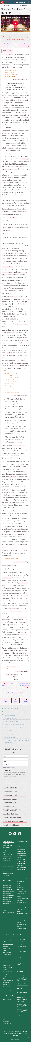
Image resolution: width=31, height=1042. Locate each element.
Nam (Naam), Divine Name (7, 851)
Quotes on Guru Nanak (8, 891)
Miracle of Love (20, 889)
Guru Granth (17, 529)
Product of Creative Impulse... (7, 968)
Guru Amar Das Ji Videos (7, 1000)
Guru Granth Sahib (20, 79)
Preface (18, 885)
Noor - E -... (5, 1006)
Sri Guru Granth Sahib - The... (22, 914)
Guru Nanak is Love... (22, 863)
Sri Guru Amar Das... (7, 1014)
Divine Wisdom (7, 841)
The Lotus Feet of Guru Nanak (12, 721)
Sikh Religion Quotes (7, 881)
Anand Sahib (6, 1021)
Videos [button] (16, 6)
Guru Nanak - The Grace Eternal (13, 712)
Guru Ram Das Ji (21, 949)
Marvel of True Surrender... (6, 960)
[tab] (4, 51)
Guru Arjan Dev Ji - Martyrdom (21, 925)
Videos (11, 1031)
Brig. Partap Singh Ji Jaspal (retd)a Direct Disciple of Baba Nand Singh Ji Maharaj (22, 978)
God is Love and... (7, 1004)
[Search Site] (29, 2)
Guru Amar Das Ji (8, 996)
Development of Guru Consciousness (8, 867)
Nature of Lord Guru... (7, 845)
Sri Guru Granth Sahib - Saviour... (22, 917)
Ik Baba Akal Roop (9, 731)
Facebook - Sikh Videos (21, 1014)
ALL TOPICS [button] (23, 6)
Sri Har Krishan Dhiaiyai (21, 960)
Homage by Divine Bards (7, 1018)
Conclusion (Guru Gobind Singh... (7, 983)
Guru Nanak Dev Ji (22, 841)
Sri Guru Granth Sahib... (8, 980)
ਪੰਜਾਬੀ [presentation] (10, 50)
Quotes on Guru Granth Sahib (8, 904)
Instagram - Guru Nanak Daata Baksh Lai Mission (22, 1010)
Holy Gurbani (12, 477)
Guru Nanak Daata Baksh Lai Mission (16, 1038)
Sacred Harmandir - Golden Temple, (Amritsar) (22, 894)
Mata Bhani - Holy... (7, 1023)
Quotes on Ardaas (7, 907)
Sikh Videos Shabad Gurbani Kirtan (22, 993)
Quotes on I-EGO (7, 885)
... (8, 874)
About (3, 6)
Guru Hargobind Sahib (21, 954)
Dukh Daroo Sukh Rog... (8, 854)
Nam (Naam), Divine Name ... (7, 848)
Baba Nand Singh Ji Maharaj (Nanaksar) (22, 996)
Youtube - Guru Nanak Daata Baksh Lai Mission (22, 1005)
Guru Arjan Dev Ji (22, 878)
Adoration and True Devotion (21, 921)
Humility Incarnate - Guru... (7, 977)
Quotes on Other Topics (8, 912)
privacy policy (11, 767)
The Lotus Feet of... (21, 859)
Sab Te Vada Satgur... (22, 867)
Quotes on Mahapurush (8, 895)
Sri (14, 79)
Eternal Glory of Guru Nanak (15, 693)
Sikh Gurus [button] (9, 6)
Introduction (20, 887)
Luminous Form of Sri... (22, 861)
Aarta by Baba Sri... (21, 873)
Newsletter (16, 1035)
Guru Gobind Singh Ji (22, 967)
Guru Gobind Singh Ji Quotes (8, 990)
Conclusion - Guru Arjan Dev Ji (21, 929)
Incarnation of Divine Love (9, 169)
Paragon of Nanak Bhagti (10, 737)
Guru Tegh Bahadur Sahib (22, 964)
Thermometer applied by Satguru (8, 870)
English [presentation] (5, 50)
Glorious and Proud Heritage (7, 972)
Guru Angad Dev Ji (22, 944)
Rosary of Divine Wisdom (11, 1033)
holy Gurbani (23, 622)
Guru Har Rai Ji (21, 957)
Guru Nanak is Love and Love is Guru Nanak (15, 728)
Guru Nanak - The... (21, 851)
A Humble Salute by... (7, 1016)
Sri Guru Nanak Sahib (7, 54)
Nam (3, 461)
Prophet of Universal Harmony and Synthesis (22, 906)
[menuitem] (15, 787)
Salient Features (7, 958)
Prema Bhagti (25, 159)
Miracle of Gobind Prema (7, 949)
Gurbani (23, 337)
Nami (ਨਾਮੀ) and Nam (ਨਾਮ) (8, 861)
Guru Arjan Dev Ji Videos (21, 882)
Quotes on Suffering (7, 887)
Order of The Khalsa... (8, 952)
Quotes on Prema (7, 901)
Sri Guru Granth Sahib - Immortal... (22, 910)
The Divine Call (6, 986)
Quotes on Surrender (8, 897)
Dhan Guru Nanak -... (22, 849)
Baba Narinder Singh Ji (21, 671)
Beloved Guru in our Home (21, 903)
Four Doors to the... (7, 843)
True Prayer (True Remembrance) (7, 857)
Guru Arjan (15, 495)
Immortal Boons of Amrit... (7, 955)
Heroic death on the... (8, 975)
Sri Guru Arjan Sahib (17, 365)
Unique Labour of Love (8, 1008)
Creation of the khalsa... (8, 944)
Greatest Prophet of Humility (11, 718)
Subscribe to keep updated (21, 984)
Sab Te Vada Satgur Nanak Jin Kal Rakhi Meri (15, 734)
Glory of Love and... (7, 1010)
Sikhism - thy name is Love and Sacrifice (22, 1000)
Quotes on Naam (7, 899)
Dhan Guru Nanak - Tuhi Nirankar (13, 709)
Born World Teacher (10, 715)
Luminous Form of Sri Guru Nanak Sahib (24, 45)
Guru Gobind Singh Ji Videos (8, 940)
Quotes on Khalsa (7, 893)
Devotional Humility (21, 891)
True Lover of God (7, 864)
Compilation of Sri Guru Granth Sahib (22, 899)
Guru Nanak (25, 161)
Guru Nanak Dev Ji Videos (21, 845)
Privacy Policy (23, 1033)
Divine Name (11, 474)
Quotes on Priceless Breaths (7, 909)
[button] (5, 700)
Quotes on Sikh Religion (20, 1031)
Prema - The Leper (7, 1012)
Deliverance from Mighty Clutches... (7, 964)
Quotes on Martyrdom (8, 889)
